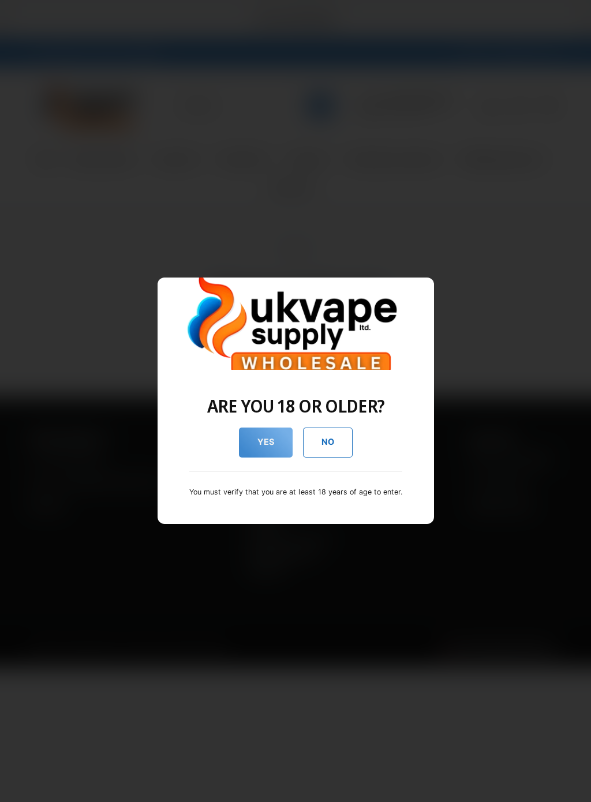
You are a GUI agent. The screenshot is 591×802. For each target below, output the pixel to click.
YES (265, 442)
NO (327, 442)
